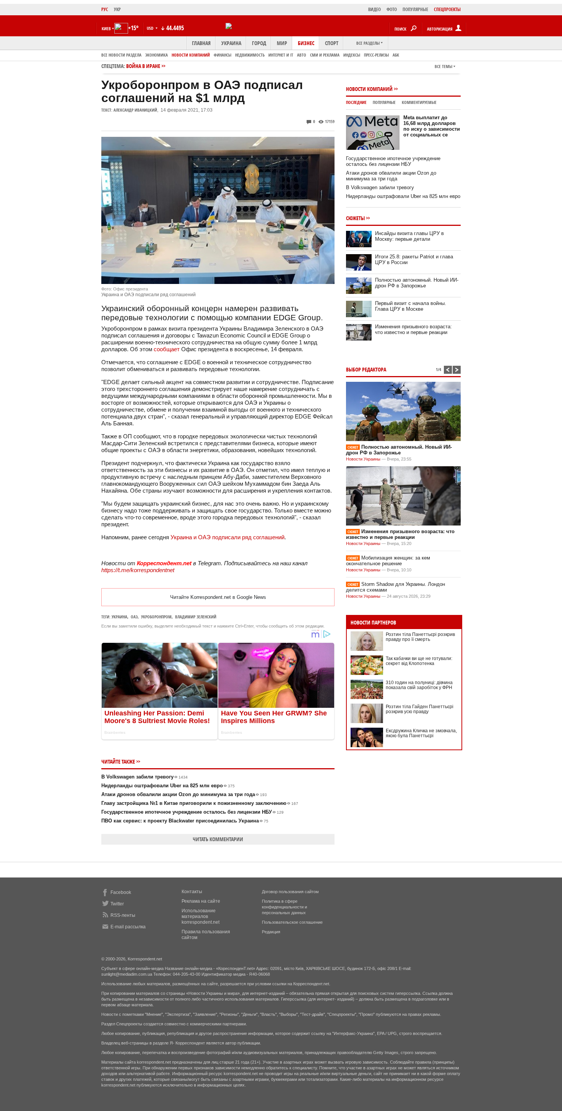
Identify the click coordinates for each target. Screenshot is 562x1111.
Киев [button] (106, 28)
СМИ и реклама (324, 55)
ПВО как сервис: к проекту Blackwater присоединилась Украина (184, 821)
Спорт (331, 43)
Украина (231, 43)
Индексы (351, 55)
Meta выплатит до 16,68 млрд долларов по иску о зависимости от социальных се (431, 126)
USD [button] (150, 28)
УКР (117, 9)
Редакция (271, 931)
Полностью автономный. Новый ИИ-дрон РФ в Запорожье (416, 283)
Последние (356, 102)
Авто (301, 55)
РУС (104, 9)
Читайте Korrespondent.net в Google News (218, 597)
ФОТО (392, 9)
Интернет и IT (280, 55)
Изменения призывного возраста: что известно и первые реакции (413, 329)
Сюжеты (355, 218)
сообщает (167, 349)
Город (259, 43)
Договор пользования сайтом (290, 891)
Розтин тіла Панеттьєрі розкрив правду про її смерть (420, 637)
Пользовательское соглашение (292, 922)
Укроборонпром (156, 617)
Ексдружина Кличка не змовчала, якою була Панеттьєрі (421, 733)
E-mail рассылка (128, 926)
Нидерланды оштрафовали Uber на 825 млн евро (168, 785)
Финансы (222, 55)
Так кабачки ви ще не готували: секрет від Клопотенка (419, 661)
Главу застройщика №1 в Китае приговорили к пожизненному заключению (199, 803)
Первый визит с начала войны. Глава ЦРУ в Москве (410, 306)
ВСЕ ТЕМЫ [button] (443, 66)
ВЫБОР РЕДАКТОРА (366, 369)
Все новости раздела (121, 55)
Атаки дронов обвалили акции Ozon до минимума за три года (184, 794)
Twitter (117, 904)
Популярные (384, 102)
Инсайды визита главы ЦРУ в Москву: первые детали (409, 236)
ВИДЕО (374, 9)
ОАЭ (134, 617)
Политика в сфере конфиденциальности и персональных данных (284, 907)
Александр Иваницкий (135, 110)
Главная (201, 43)
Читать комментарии (218, 839)
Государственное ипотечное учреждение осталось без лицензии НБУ (192, 812)
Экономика (156, 55)
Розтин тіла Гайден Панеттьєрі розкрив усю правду (419, 709)
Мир (282, 43)
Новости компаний (191, 55)
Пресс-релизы (376, 55)
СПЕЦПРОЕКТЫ (447, 9)
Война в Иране (143, 66)
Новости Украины (363, 459)
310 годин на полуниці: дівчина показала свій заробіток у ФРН (419, 685)
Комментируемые (419, 102)
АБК (396, 55)
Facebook (120, 892)
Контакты (192, 891)
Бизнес (306, 43)
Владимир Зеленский (195, 617)
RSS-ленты (122, 915)
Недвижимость (250, 55)
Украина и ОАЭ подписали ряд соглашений (227, 537)
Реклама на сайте (201, 901)
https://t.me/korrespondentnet (137, 570)
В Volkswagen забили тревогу (144, 777)
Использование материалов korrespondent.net (200, 916)
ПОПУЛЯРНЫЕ (415, 9)
